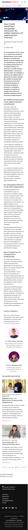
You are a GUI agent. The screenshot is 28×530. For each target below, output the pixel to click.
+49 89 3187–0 (12, 520)
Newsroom (8, 5)
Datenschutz (5, 496)
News (14, 5)
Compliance (5, 498)
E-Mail (20, 520)
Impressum (5, 494)
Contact (4, 502)
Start (3, 5)
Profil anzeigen (13, 371)
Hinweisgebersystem (7, 500)
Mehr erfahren (6, 420)
